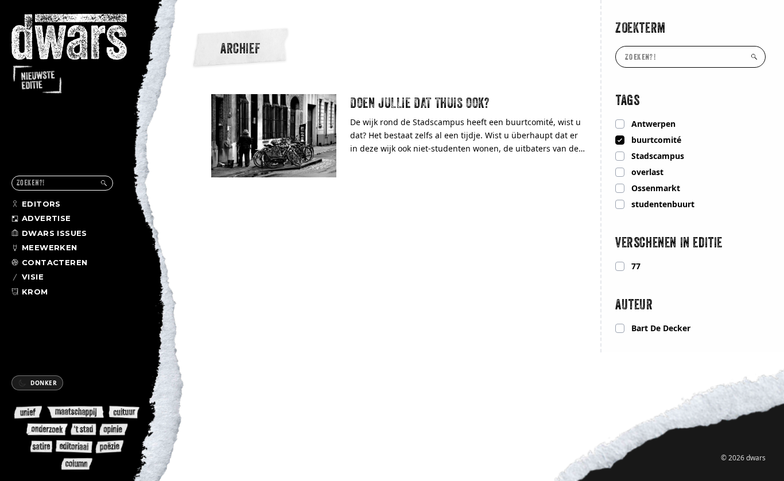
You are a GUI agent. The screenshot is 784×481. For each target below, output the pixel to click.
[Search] (103, 183)
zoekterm (640, 27)
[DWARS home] (79, 54)
